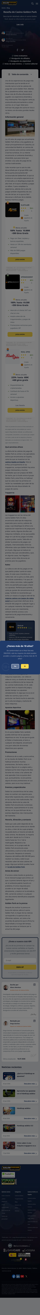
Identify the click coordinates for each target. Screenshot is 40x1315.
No (15, 666)
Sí (25, 666)
